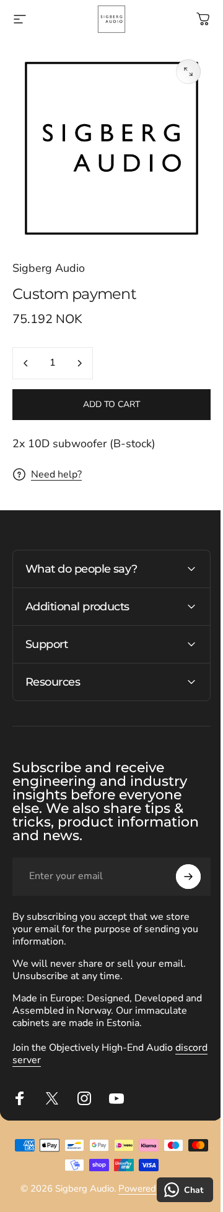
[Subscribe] (179, 867)
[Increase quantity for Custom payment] (79, 363)
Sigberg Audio (48, 268)
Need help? (56, 474)
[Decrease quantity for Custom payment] (26, 363)
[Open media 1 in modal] (188, 71)
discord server (44, 1051)
